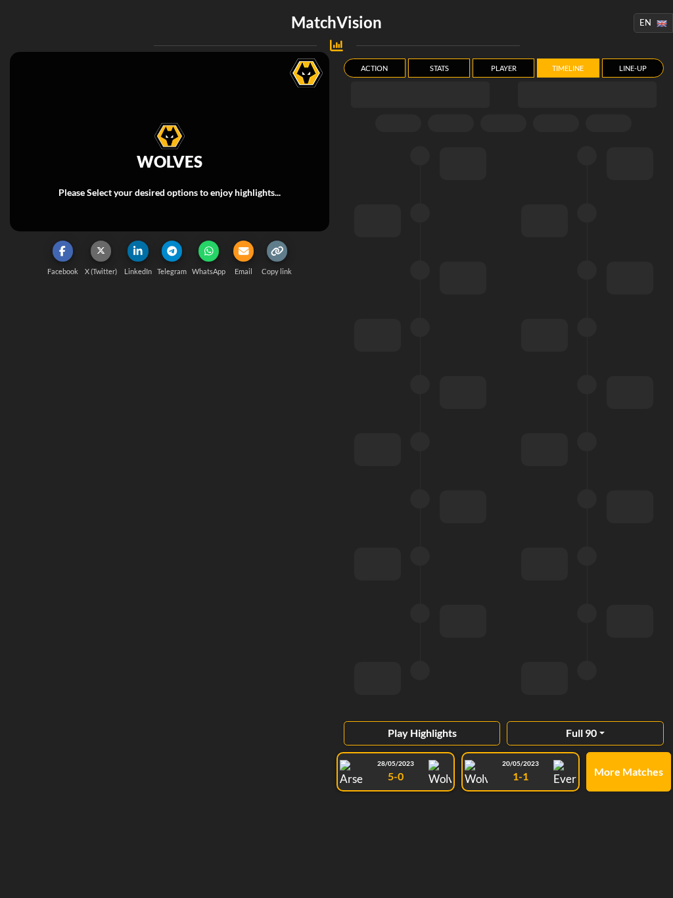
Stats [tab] (439, 68)
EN (645, 22)
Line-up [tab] (633, 68)
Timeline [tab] (568, 68)
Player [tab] (504, 68)
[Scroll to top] (653, 878)
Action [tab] (374, 68)
